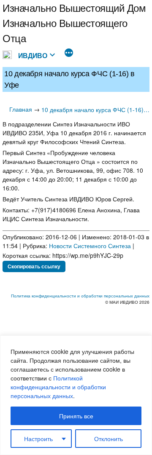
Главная (20, 109)
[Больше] (69, 53)
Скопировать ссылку (34, 266)
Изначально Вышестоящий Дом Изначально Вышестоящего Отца (74, 22)
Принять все (76, 416)
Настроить (38, 438)
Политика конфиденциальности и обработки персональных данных (80, 296)
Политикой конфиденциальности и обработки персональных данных (58, 387)
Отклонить (108, 438)
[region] (76, 395)
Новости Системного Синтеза (90, 245)
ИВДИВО (32, 55)
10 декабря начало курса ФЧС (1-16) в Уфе (95, 109)
